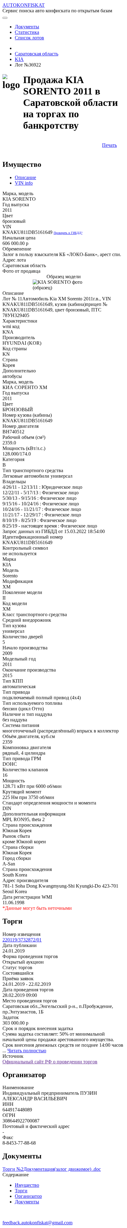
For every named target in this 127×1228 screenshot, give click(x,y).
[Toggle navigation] (4, 18)
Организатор (28, 1196)
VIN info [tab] (24, 183)
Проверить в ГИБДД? (68, 233)
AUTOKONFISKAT (23, 5)
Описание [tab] (25, 177)
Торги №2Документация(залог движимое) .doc (51, 1169)
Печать (109, 145)
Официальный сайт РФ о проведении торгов (49, 1061)
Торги (21, 1190)
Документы (27, 1201)
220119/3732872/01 (22, 939)
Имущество (27, 1185)
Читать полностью (26, 1050)
